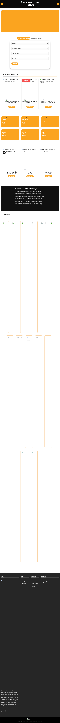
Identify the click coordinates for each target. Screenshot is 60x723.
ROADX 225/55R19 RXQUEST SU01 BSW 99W (48, 171)
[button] (2, 4)
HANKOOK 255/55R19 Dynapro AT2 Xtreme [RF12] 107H (11, 102)
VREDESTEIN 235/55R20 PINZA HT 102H (30, 171)
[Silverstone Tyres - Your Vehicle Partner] (30, 4)
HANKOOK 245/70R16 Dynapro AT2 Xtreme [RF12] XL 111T (30, 102)
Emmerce (40, 721)
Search (15, 63)
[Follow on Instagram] (5, 711)
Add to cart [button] (11, 106)
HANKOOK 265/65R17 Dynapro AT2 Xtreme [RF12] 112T (11, 171)
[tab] (24, 38)
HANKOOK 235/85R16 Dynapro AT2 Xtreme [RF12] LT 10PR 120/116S (48, 102)
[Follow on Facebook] (2, 711)
